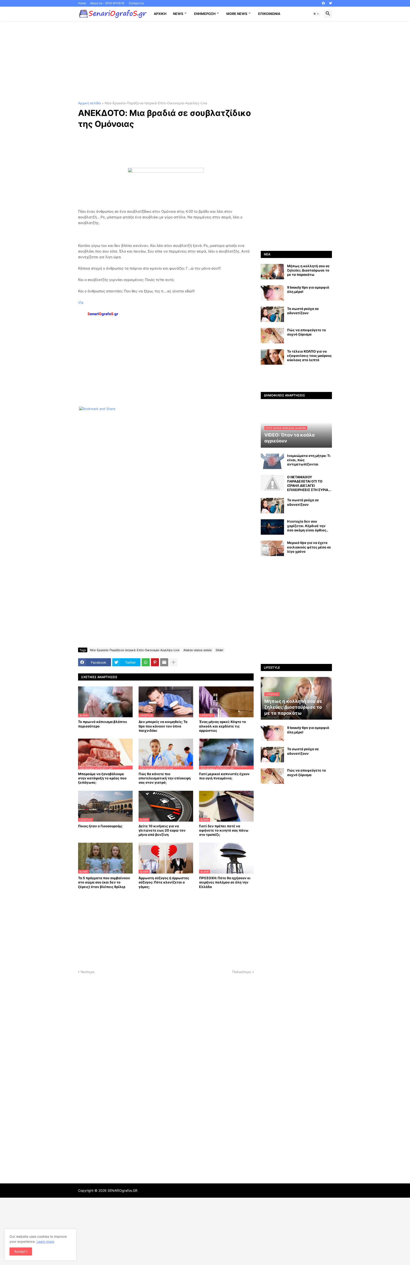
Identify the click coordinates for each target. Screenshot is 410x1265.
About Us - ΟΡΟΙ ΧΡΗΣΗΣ (107, 3)
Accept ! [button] (20, 1251)
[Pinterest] (155, 662)
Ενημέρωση (204, 14)
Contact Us (136, 3)
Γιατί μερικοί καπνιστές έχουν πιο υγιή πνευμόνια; (224, 776)
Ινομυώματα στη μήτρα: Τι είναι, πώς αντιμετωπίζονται (309, 460)
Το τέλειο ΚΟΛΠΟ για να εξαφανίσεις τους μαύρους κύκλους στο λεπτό (309, 355)
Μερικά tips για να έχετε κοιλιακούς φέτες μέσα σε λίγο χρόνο (309, 547)
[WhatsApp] (146, 662)
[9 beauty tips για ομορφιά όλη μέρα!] (272, 293)
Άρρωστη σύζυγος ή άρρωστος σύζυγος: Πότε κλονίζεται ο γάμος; (164, 882)
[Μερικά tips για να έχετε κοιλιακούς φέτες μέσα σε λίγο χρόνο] (272, 548)
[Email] (164, 662)
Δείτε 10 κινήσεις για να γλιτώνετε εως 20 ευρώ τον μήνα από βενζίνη (162, 830)
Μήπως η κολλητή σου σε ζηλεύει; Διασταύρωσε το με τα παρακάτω (308, 270)
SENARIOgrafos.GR (122, 1190)
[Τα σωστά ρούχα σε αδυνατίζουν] (272, 314)
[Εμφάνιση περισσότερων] (173, 662)
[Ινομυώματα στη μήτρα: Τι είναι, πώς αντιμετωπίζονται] (272, 461)
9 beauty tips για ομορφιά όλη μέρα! (308, 289)
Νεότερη (87, 972)
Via (80, 302)
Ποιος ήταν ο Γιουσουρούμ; (100, 826)
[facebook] (323, 3)
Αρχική (160, 14)
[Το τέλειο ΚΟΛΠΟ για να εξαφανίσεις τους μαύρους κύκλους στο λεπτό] (272, 357)
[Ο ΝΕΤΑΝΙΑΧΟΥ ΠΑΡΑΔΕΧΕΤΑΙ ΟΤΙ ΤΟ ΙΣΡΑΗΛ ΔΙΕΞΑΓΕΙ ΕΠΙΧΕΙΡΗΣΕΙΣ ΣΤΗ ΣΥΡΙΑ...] (272, 482)
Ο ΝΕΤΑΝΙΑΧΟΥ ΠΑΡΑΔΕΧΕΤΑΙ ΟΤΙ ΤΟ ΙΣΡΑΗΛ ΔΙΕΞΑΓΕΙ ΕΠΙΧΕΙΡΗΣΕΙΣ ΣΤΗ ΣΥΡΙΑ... (309, 483)
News (178, 14)
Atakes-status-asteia (197, 650)
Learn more (45, 1241)
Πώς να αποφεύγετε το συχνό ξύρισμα (306, 332)
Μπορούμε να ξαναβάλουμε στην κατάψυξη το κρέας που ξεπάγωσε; (102, 778)
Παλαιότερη (241, 972)
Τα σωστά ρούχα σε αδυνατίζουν (303, 311)
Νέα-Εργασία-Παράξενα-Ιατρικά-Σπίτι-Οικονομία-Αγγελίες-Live (156, 103)
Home (82, 3)
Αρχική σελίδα (89, 103)
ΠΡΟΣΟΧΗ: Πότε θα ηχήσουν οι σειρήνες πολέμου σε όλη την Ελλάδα (225, 882)
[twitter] (330, 3)
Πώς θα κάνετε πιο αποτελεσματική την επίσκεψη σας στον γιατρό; (165, 778)
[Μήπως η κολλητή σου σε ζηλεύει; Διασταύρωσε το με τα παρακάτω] (272, 271)
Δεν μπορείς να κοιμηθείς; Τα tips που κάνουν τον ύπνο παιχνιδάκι (163, 726)
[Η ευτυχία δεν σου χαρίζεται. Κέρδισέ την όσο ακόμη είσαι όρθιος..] (272, 527)
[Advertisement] (205, 61)
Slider (219, 650)
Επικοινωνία (269, 14)
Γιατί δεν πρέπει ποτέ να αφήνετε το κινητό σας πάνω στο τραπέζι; (223, 830)
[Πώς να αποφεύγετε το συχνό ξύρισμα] (272, 335)
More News (236, 14)
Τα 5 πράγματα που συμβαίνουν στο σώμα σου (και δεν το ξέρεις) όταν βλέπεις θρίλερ (104, 882)
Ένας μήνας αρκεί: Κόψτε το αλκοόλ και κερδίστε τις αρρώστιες (222, 726)
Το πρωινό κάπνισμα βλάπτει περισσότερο (102, 724)
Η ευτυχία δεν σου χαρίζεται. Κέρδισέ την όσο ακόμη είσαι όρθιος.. (307, 525)
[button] (316, 13)
